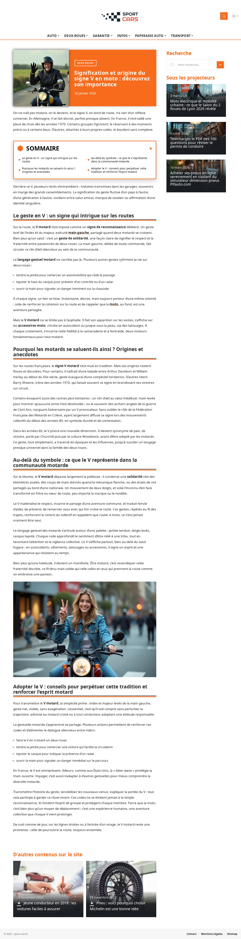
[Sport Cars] (120, 16)
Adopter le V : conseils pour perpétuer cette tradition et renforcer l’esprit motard (118, 170)
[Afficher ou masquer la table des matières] (105, 149)
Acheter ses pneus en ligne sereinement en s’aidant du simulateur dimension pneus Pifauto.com (194, 179)
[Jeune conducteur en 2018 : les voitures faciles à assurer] (48, 889)
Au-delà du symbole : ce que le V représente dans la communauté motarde (119, 159)
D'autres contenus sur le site (47, 854)
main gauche (78, 232)
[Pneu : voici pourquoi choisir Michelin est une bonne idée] (121, 889)
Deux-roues (85, 63)
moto (114, 304)
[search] (224, 16)
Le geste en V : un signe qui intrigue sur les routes (49, 159)
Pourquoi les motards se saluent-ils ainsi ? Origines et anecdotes (48, 170)
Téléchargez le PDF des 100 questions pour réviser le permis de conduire (193, 142)
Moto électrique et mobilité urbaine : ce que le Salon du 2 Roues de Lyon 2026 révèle (195, 105)
